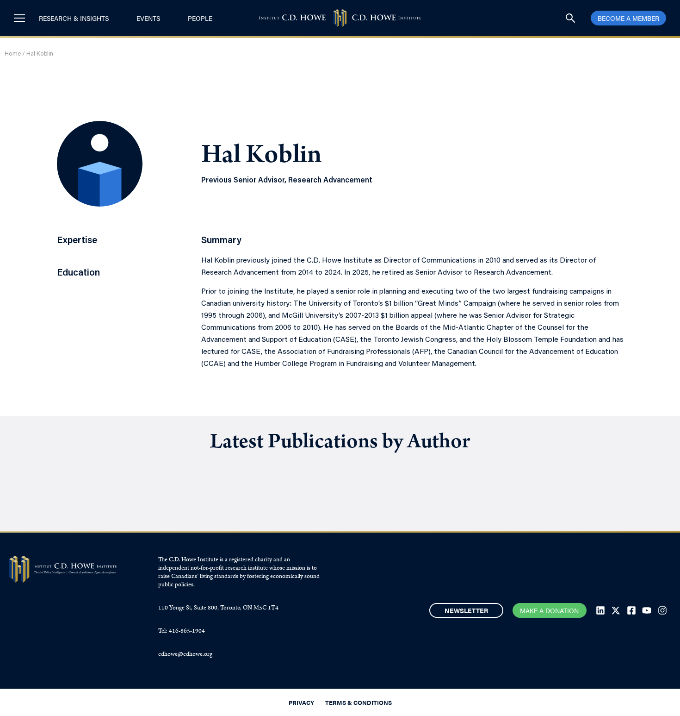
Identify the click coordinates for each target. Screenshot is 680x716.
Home (13, 54)
